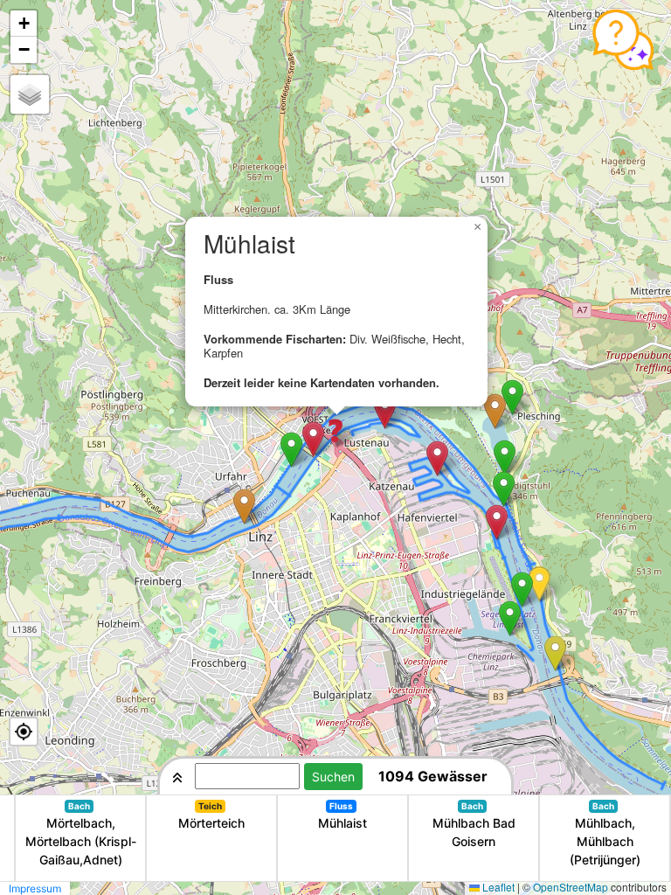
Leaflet (498, 886)
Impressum (35, 888)
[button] (244, 506)
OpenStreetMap (570, 886)
